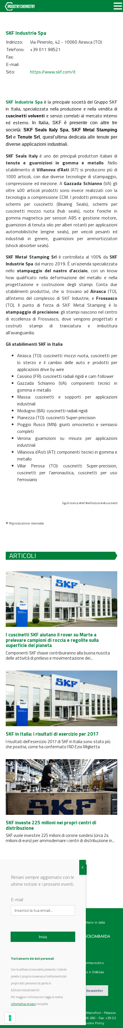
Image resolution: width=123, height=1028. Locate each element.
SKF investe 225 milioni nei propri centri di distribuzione (51, 825)
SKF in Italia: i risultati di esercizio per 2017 (52, 734)
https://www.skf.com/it (53, 71)
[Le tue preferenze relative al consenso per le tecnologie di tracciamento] (10, 1018)
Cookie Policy (94, 1023)
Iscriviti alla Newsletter (86, 990)
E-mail (17, 899)
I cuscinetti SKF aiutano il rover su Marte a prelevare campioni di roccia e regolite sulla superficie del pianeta (52, 640)
